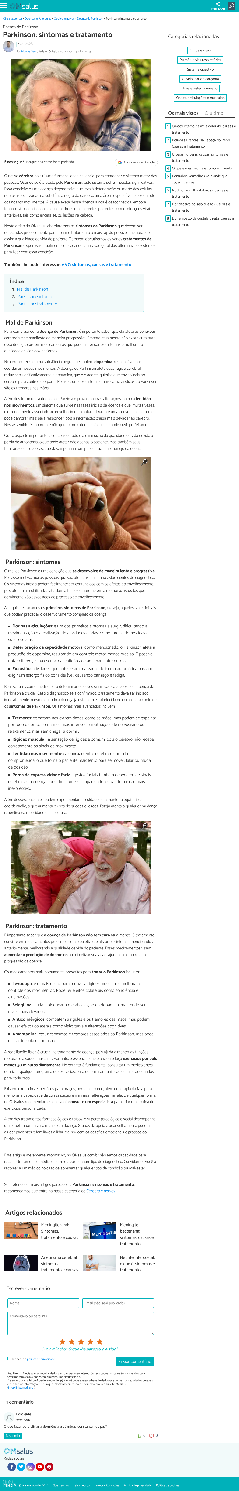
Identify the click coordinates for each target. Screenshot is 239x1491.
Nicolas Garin (29, 51)
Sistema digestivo (200, 69)
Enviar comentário (135, 1361)
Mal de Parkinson (32, 289)
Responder (13, 1436)
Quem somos (61, 1485)
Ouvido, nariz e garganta (200, 79)
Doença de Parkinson (90, 18)
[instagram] (30, 1467)
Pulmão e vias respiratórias (200, 60)
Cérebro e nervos (64, 18)
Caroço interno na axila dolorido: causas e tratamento (204, 129)
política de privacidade (41, 1359)
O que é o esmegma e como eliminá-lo (202, 168)
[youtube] (40, 1467)
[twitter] (21, 1467)
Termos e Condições (106, 1485)
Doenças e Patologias (38, 18)
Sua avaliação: (54, 1349)
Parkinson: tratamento (37, 304)
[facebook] (11, 1467)
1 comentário (25, 43)
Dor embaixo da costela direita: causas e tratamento (203, 221)
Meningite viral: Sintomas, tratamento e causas (59, 1231)
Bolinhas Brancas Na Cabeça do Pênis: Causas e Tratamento (201, 143)
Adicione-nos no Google (139, 162)
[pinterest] (49, 1467)
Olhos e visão (200, 50)
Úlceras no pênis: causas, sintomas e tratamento (200, 157)
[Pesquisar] (232, 6)
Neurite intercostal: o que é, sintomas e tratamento (137, 1264)
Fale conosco (82, 1485)
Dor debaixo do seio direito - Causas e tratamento (201, 207)
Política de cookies (167, 1485)
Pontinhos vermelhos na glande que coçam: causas (199, 179)
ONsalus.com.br (12, 18)
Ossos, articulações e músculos (200, 98)
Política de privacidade (137, 1485)
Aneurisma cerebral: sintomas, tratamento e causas (59, 1264)
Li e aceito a (33, 1359)
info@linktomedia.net (21, 1387)
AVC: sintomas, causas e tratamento (96, 264)
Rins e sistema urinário (200, 88)
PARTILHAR (218, 9)
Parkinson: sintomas (35, 296)
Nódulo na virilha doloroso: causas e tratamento (200, 193)
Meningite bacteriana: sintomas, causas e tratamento (137, 1234)
